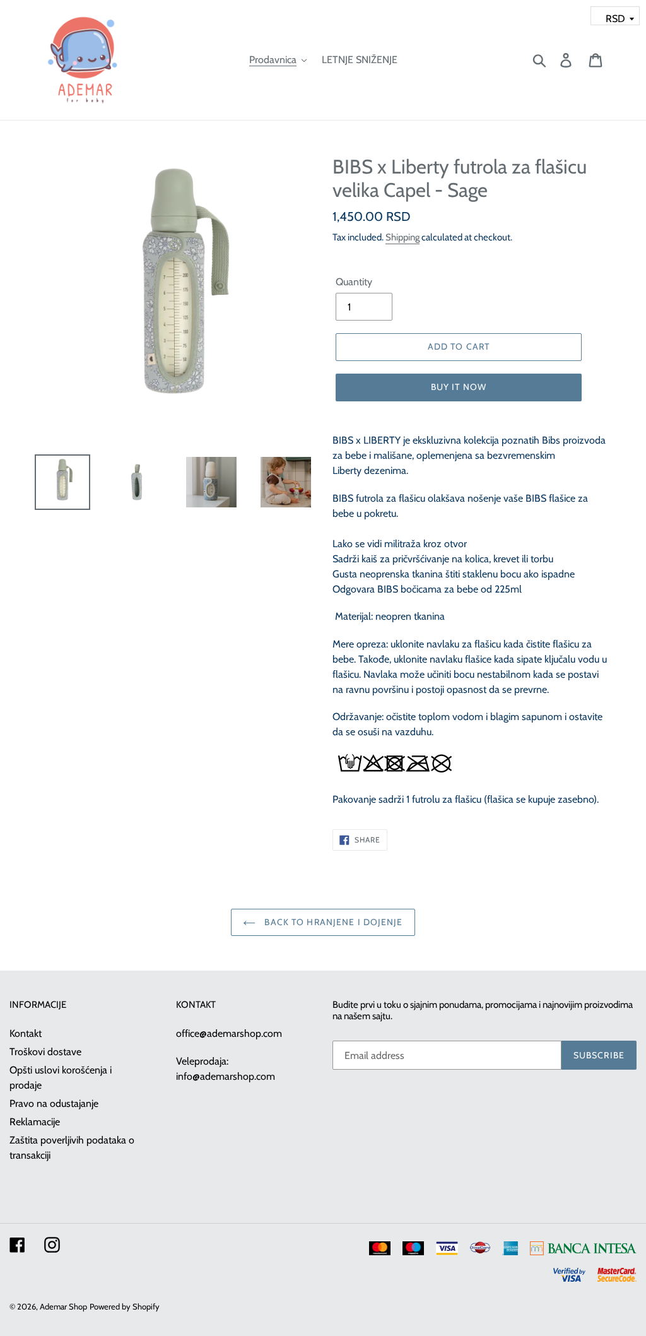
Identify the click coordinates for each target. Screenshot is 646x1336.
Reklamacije (34, 1122)
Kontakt (25, 1033)
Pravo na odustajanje (53, 1103)
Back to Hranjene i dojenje (332, 922)
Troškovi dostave (45, 1052)
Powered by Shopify (125, 1306)
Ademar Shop (63, 1306)
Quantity (354, 282)
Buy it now (458, 387)
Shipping (402, 237)
